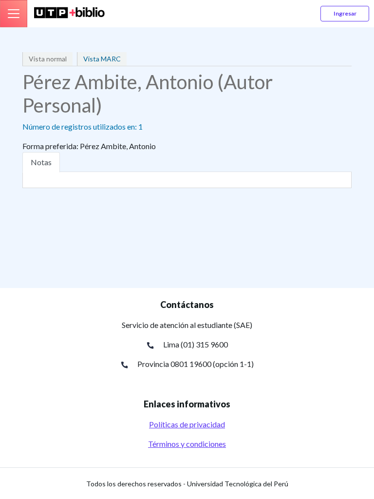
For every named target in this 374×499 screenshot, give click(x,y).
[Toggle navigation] (13, 13)
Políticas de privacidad (187, 424)
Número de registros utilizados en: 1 (82, 126)
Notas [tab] (41, 162)
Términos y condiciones (187, 443)
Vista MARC (102, 59)
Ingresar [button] (345, 13)
